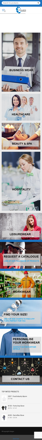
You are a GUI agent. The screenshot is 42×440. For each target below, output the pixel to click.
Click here (16, 439)
